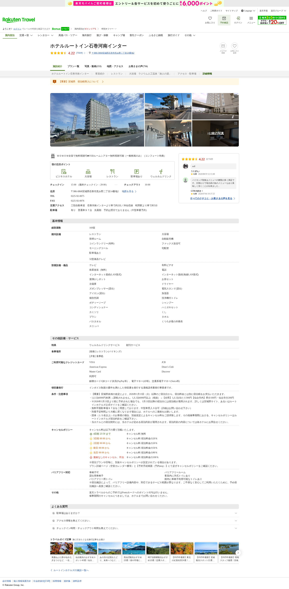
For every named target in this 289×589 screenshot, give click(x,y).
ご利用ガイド (216, 11)
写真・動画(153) (93, 66)
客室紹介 (100, 73)
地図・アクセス (115, 66)
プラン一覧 (73, 66)
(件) (79, 53)
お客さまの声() (138, 66)
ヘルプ (204, 11)
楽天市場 (264, 11)
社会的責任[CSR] (41, 581)
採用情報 (57, 581)
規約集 (67, 581)
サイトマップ (232, 11)
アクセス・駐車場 (187, 73)
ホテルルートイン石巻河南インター (88, 45)
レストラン (117, 73)
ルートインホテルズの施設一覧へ (71, 570)
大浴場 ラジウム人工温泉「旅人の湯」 (150, 73)
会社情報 (6, 581)
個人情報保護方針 (22, 581)
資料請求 (77, 581)
